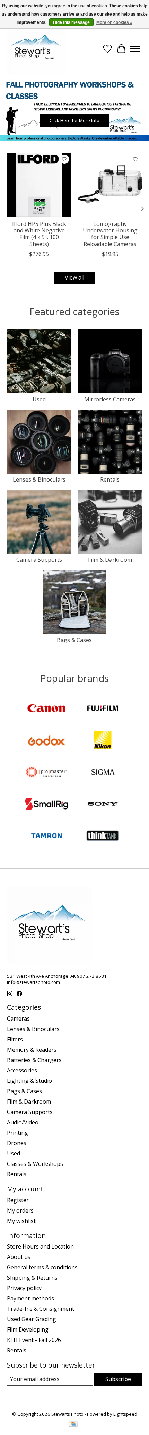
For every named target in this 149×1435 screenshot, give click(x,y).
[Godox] (46, 741)
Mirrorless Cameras (110, 399)
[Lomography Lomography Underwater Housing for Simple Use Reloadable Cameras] (110, 185)
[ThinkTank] (103, 836)
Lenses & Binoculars (39, 479)
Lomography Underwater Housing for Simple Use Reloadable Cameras (110, 234)
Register (18, 1200)
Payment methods (30, 1298)
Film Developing (28, 1329)
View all (74, 277)
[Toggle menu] (135, 49)
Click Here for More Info (74, 120)
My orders (20, 1210)
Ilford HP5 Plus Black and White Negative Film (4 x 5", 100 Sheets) (39, 234)
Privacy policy (24, 1288)
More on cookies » (114, 22)
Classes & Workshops (35, 1164)
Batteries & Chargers (34, 1060)
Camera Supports (39, 560)
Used (39, 399)
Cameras (18, 1018)
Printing (17, 1132)
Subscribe (118, 1379)
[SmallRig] (46, 805)
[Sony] (103, 805)
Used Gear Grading (31, 1319)
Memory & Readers (31, 1049)
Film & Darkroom (110, 560)
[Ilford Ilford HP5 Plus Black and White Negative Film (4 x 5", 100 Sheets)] (39, 185)
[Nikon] (103, 741)
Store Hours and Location (40, 1246)
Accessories (22, 1070)
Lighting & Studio (29, 1081)
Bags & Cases (74, 640)
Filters (15, 1039)
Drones (16, 1143)
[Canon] (46, 709)
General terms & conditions (42, 1267)
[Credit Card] (73, 1424)
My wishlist (21, 1221)
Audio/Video (22, 1122)
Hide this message (71, 22)
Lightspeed (125, 1414)
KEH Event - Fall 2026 (34, 1340)
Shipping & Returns (32, 1277)
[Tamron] (46, 836)
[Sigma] (103, 773)
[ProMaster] (46, 773)
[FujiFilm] (103, 709)
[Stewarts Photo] (36, 48)
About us (18, 1257)
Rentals (110, 479)
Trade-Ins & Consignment (40, 1309)
